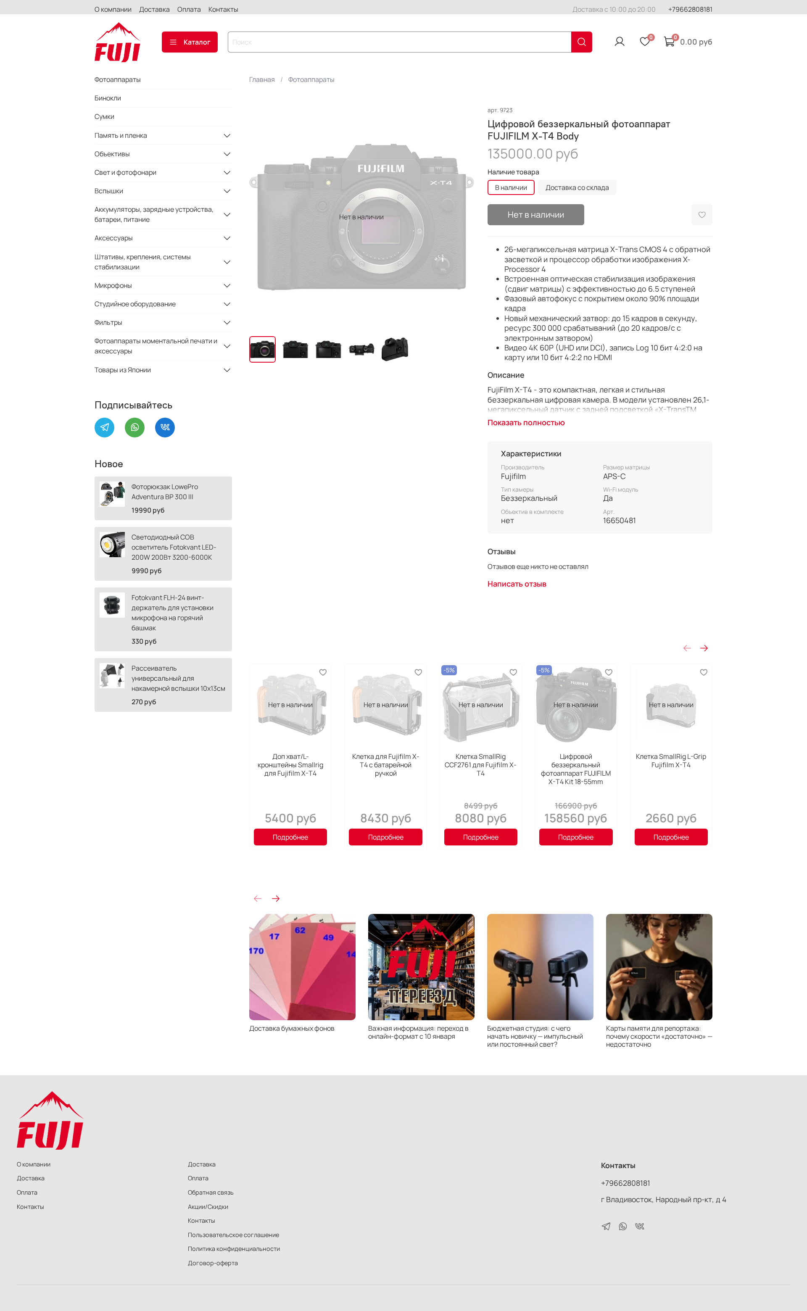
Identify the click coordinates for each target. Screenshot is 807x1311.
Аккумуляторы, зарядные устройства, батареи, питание (154, 214)
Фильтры (108, 322)
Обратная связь (211, 1192)
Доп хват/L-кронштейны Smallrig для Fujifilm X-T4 (290, 765)
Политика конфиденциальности (234, 1249)
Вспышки (109, 190)
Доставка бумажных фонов (292, 1028)
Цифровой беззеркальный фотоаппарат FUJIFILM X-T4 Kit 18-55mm (576, 769)
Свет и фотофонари (125, 172)
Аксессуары (114, 237)
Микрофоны (113, 285)
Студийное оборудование (135, 303)
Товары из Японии (123, 369)
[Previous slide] (263, 217)
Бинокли (108, 98)
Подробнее (290, 837)
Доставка (154, 9)
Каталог (197, 42)
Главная (262, 79)
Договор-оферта (213, 1263)
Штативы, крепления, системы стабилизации (143, 261)
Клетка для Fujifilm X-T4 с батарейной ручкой (385, 765)
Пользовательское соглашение (233, 1235)
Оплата (189, 9)
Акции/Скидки (208, 1207)
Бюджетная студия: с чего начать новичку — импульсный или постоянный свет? (535, 1036)
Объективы (112, 153)
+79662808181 (690, 9)
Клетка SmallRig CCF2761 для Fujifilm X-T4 (481, 765)
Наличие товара (513, 172)
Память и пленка (121, 135)
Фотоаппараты (311, 79)
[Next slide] (461, 217)
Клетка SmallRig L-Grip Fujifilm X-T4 (671, 760)
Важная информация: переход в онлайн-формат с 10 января (418, 1032)
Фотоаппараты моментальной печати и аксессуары (156, 345)
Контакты (223, 9)
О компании (113, 9)
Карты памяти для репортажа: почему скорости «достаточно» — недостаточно (659, 1036)
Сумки (104, 116)
